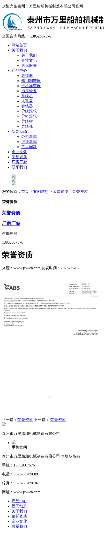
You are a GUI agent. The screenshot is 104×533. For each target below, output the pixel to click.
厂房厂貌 (11, 223)
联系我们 (19, 526)
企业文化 (19, 521)
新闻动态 (19, 506)
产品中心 (19, 501)
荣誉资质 (60, 191)
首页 (25, 191)
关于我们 (19, 511)
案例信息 (41, 191)
